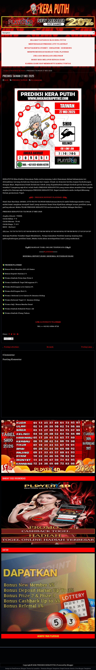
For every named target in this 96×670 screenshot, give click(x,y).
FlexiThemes (16, 668)
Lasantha (36, 668)
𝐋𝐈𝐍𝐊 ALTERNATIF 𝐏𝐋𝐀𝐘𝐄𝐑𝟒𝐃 (48, 322)
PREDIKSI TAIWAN (17, 70)
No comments (36, 80)
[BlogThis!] (7, 338)
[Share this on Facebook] (9, 334)
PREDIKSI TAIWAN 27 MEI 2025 (18, 75)
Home (5, 70)
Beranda (50, 347)
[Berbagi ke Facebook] (12, 338)
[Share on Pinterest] (17, 334)
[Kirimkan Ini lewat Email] (5, 338)
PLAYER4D (48, 252)
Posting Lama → (87, 347)
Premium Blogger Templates (50, 668)
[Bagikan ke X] (9, 338)
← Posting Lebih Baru (10, 347)
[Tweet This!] (11, 334)
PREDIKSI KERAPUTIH (46, 665)
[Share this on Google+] (14, 334)
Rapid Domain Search (67, 668)
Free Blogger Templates (83, 668)
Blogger (70, 665)
